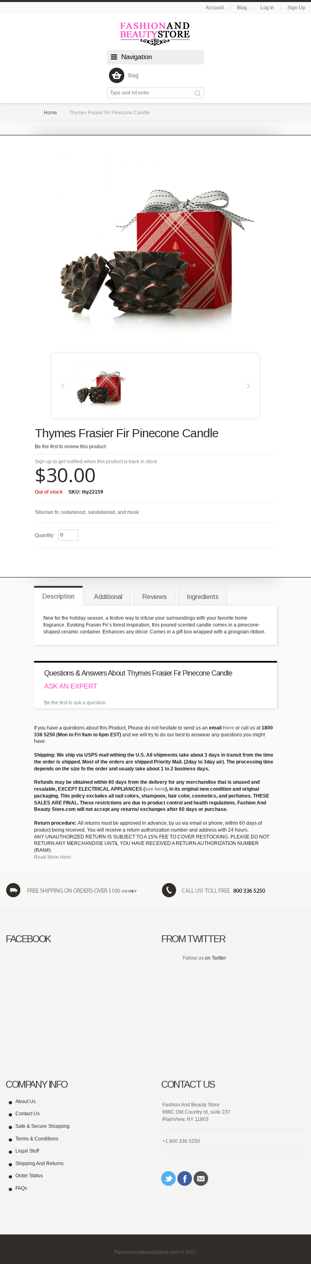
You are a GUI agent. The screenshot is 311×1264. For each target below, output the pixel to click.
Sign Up (296, 8)
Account (215, 8)
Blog (242, 8)
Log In (267, 8)
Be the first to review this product (70, 446)
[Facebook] (184, 1178)
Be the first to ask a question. (75, 703)
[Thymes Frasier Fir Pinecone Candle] (101, 385)
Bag (133, 75)
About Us (25, 1101)
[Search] (199, 93)
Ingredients (203, 596)
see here (155, 789)
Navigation (136, 56)
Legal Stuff (27, 1151)
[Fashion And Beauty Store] (155, 34)
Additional (108, 596)
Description (58, 596)
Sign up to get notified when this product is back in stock (96, 461)
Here (228, 728)
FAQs (21, 1188)
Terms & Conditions (36, 1139)
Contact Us (27, 1113)
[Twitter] (168, 1178)
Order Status (29, 1175)
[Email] (201, 1178)
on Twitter (215, 958)
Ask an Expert (70, 686)
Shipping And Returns (39, 1163)
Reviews (154, 596)
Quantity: (44, 535)
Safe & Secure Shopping (42, 1126)
